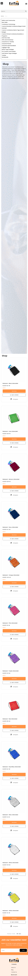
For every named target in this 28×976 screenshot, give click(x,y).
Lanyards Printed (6, 43)
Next (20, 933)
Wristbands (5, 57)
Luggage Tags (6, 47)
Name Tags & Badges (8, 49)
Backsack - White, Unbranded (10, 862)
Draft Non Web (6, 38)
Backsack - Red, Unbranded (10, 719)
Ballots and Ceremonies (8, 20)
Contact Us (14, 972)
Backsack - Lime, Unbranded (10, 431)
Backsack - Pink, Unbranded (10, 623)
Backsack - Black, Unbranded (10, 383)
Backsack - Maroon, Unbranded (11, 479)
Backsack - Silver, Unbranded (10, 814)
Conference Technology (8, 24)
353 (17, 933)
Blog (12, 969)
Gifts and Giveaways (7, 40)
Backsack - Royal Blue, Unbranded (12, 766)
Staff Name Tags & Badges (9, 53)
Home (2, 16)
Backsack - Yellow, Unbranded (10, 910)
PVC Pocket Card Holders (9, 51)
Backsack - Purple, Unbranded (10, 671)
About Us (13, 967)
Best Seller (5, 22)
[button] (2, 3)
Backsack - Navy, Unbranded (10, 527)
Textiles (4, 55)
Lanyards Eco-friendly (8, 42)
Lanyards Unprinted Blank (9, 45)
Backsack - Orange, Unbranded (11, 575)
